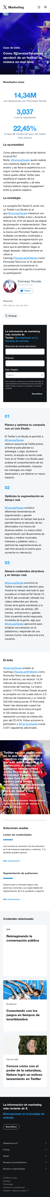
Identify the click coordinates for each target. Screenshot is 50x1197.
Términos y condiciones (14, 1187)
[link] (25, 950)
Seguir (27, 290)
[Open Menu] (39, 7)
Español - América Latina (15, 1190)
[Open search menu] (45, 7)
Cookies (7, 1181)
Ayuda (6, 1156)
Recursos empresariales (14, 1169)
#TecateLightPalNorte (25, 258)
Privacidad (8, 1184)
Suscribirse (11, 1127)
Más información (11, 861)
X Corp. (6, 1149)
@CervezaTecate (20, 160)
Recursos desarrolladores (15, 1162)
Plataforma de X (10, 1143)
